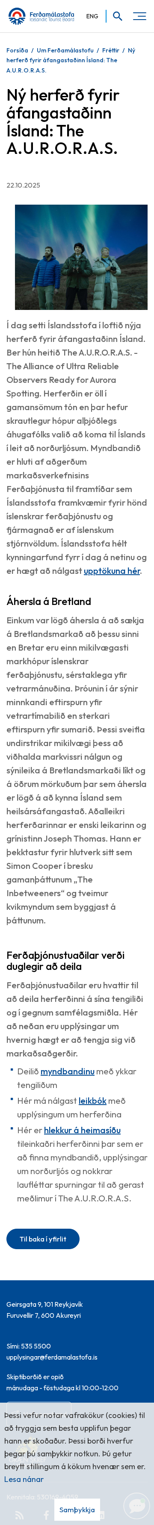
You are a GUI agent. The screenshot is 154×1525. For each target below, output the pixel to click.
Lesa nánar (24, 1479)
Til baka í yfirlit (43, 1239)
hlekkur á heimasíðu (82, 1130)
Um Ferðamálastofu (65, 50)
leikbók (93, 1100)
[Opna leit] (115, 16)
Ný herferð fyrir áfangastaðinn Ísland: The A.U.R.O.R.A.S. (70, 60)
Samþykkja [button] (77, 1509)
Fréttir (110, 50)
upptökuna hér (112, 570)
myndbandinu (68, 1071)
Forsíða (17, 50)
